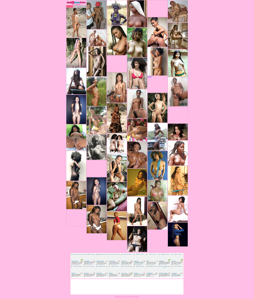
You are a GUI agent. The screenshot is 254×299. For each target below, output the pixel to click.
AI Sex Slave (69, 6)
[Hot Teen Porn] (76, 2)
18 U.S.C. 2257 (127, 296)
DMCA (132, 296)
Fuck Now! (82, 6)
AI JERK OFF (76, 6)
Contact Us (137, 296)
